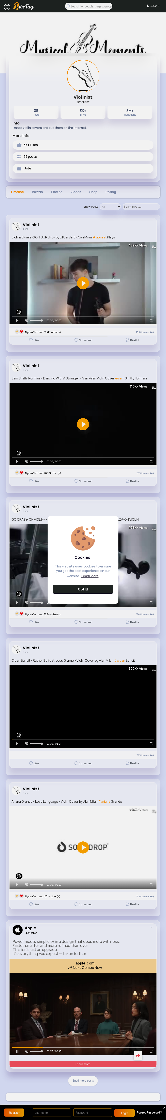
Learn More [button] (90, 576)
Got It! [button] (83, 589)
